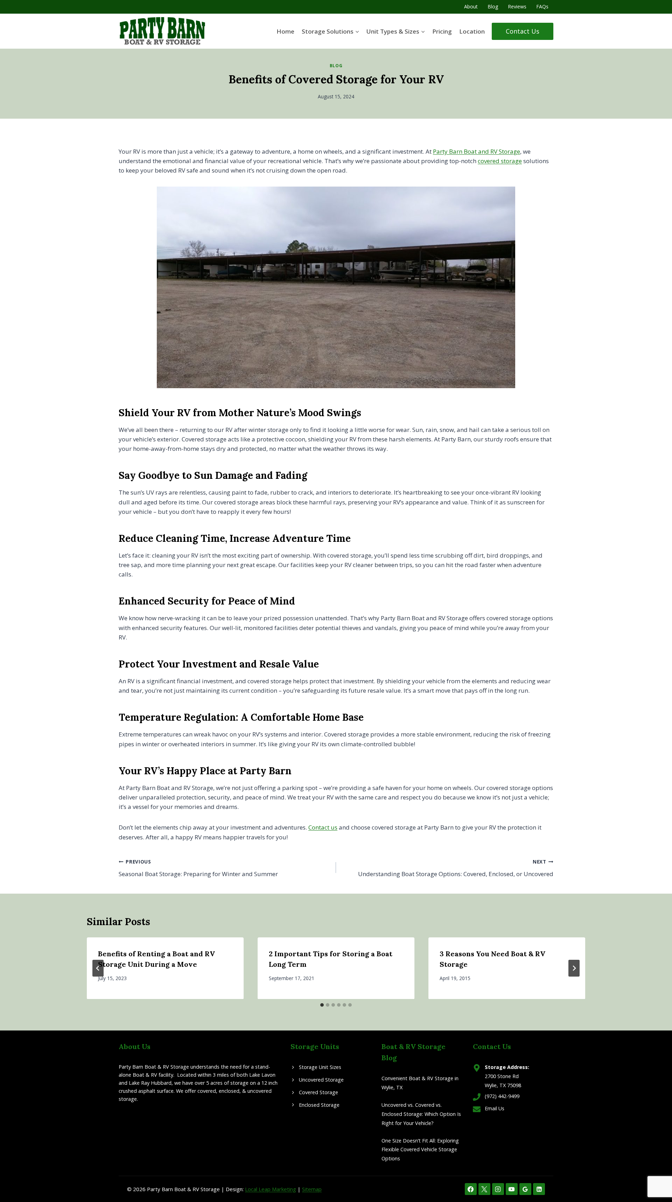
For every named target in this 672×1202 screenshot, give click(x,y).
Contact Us (522, 31)
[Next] (574, 968)
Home (285, 31)
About (471, 6)
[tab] (322, 1005)
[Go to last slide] (98, 968)
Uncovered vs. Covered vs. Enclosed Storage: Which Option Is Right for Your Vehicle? (421, 1114)
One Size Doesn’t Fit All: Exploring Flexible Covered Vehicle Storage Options (420, 1149)
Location (472, 31)
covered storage (500, 161)
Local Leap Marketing (270, 1189)
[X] (484, 1189)
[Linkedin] (539, 1189)
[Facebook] (471, 1189)
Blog (493, 6)
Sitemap (312, 1189)
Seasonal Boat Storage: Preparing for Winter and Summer (198, 868)
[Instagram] (498, 1189)
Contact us (322, 827)
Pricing (442, 31)
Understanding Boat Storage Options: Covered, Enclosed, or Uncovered (455, 868)
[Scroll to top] (654, 1174)
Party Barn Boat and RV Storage (476, 151)
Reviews (517, 6)
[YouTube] (512, 1189)
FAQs (542, 6)
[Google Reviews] (525, 1189)
